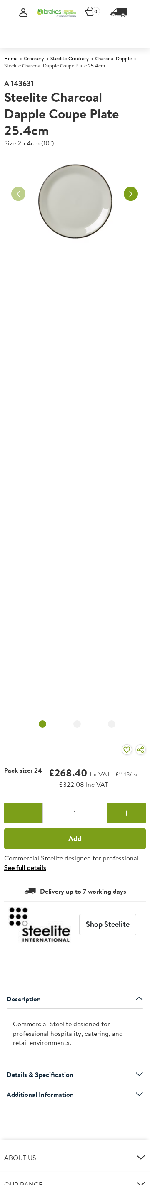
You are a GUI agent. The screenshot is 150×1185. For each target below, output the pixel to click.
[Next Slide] (131, 193)
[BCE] (56, 12)
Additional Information (40, 1094)
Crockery (34, 58)
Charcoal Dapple (113, 58)
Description (24, 998)
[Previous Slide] (18, 193)
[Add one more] (127, 813)
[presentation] (75, 1037)
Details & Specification (40, 1074)
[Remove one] (23, 813)
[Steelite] (39, 925)
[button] (75, 1157)
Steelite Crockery (69, 58)
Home (11, 58)
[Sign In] (23, 13)
